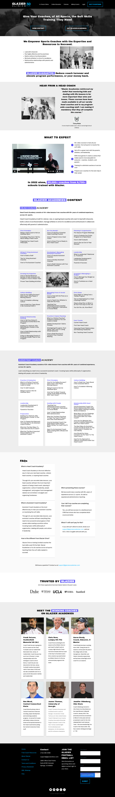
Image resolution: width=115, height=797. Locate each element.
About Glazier (26, 756)
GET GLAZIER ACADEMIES (76, 28)
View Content (38, 28)
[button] (36, 466)
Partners (66, 4)
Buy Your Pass (95, 4)
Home (24, 749)
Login (83, 4)
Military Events (75, 4)
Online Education (56, 4)
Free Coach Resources (29, 753)
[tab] (37, 466)
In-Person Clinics (44, 4)
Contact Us (25, 760)
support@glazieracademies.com (73, 529)
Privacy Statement (28, 767)
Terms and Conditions (29, 763)
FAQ (23, 774)
